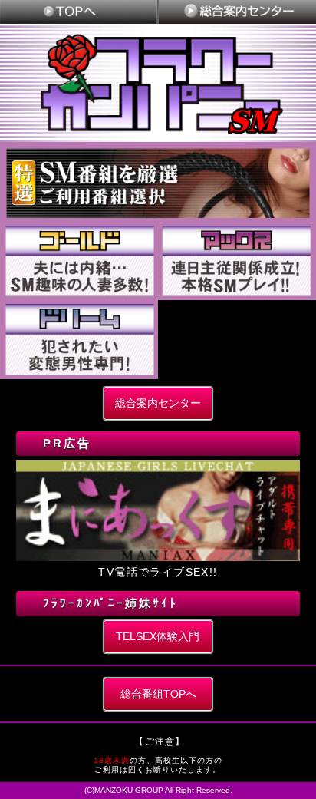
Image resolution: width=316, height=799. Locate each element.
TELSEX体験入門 (157, 636)
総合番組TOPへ (158, 694)
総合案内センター (158, 403)
